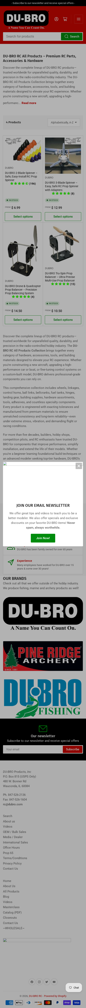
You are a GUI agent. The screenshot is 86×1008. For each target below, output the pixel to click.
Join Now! (43, 538)
